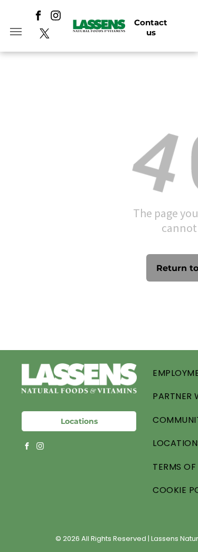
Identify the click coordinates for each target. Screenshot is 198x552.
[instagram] (55, 17)
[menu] (15, 31)
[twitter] (44, 35)
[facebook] (38, 17)
